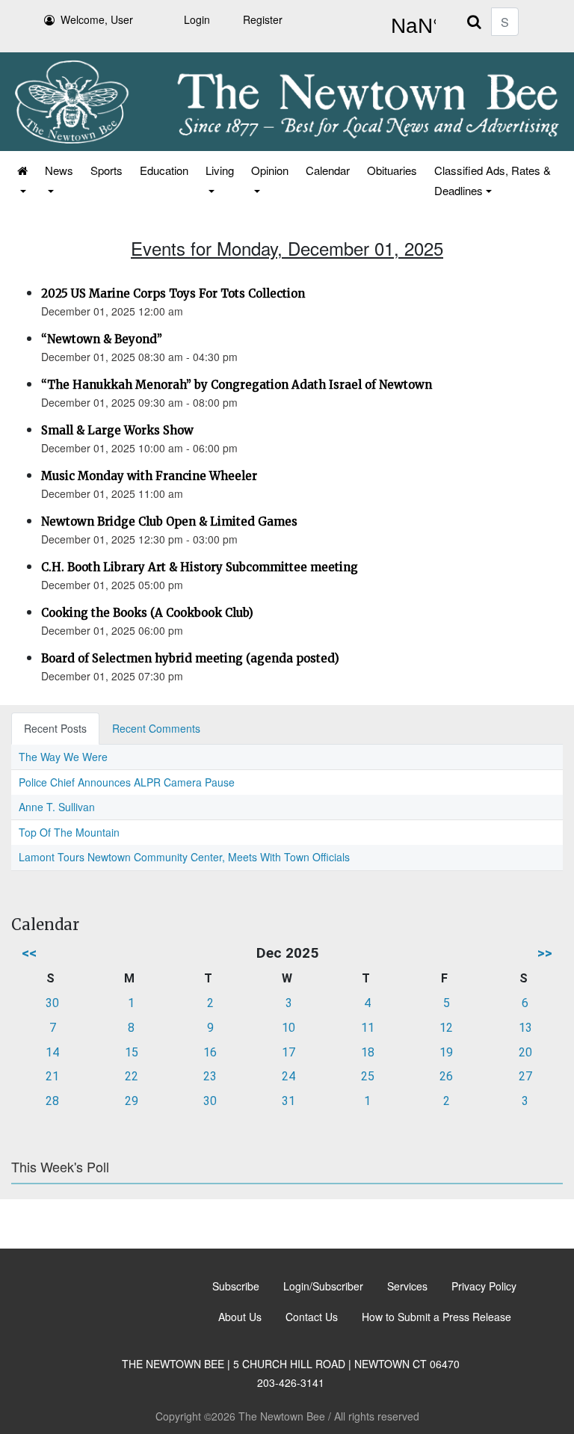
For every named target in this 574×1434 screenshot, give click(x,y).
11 (367, 1028)
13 (525, 1028)
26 (446, 1076)
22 (131, 1076)
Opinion (269, 170)
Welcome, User (97, 19)
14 (52, 1052)
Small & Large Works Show (117, 430)
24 (288, 1076)
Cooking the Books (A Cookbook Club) (147, 613)
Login (197, 19)
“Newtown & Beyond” (101, 339)
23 (210, 1076)
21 (52, 1076)
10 (288, 1028)
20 (525, 1052)
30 (52, 1003)
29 (131, 1101)
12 (446, 1028)
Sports (106, 170)
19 (446, 1052)
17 (288, 1052)
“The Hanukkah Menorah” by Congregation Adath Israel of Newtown (236, 385)
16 (210, 1052)
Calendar (328, 170)
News (59, 170)
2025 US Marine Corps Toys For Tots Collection (173, 293)
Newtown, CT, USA (410, 26)
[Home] (21, 180)
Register (263, 19)
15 (131, 1052)
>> (544, 952)
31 (288, 1101)
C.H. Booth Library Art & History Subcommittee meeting (199, 567)
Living (220, 170)
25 (367, 1076)
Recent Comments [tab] (156, 728)
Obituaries (392, 170)
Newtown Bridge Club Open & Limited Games (169, 521)
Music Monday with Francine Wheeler (149, 476)
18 (367, 1052)
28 (52, 1101)
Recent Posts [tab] (55, 728)
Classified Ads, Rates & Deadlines (492, 180)
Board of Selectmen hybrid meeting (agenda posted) (190, 658)
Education (164, 170)
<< (29, 952)
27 (525, 1076)
